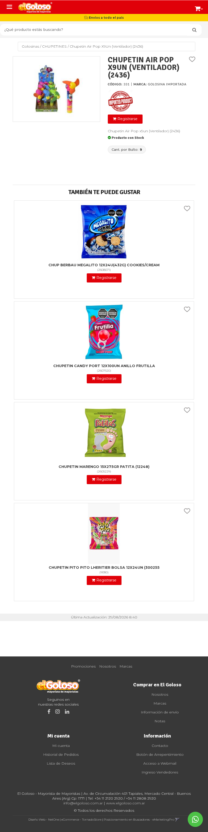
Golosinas (30, 46)
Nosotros (107, 666)
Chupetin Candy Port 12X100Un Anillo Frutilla (104, 366)
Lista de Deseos (61, 763)
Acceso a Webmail (159, 763)
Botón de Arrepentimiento (160, 754)
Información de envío (160, 712)
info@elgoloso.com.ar (83, 803)
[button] (199, 8)
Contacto (160, 745)
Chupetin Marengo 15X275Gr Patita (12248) (104, 466)
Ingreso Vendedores (160, 772)
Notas (159, 721)
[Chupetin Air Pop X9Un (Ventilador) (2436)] (56, 89)
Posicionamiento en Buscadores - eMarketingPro (139, 819)
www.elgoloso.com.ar (125, 803)
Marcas (125, 666)
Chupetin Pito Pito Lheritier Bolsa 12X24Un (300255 (104, 567)
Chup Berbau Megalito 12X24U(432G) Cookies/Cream (104, 265)
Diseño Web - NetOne (43, 819)
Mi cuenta (61, 745)
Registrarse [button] (127, 119)
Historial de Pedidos (61, 754)
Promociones (83, 666)
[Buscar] (194, 30)
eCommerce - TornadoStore (81, 819)
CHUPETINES (54, 46)
